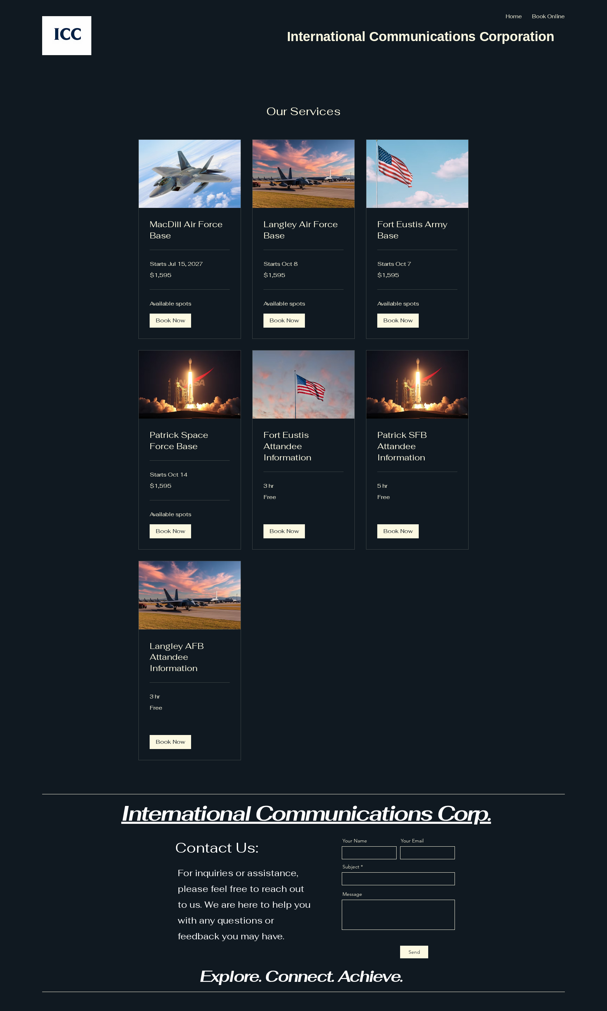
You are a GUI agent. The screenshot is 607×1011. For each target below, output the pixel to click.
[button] (170, 321)
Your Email (412, 840)
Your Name (354, 840)
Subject (350, 866)
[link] (190, 230)
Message (352, 894)
